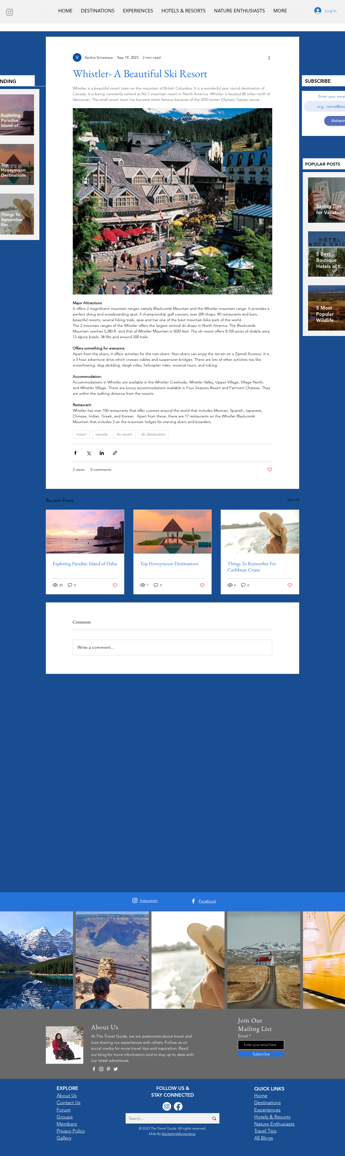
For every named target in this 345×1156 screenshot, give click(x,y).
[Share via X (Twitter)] (88, 452)
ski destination (153, 434)
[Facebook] (193, 901)
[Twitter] (116, 1069)
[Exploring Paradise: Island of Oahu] (85, 532)
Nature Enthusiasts (274, 1124)
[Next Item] (336, 960)
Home (260, 1096)
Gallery (64, 1138)
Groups (65, 1117)
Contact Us (69, 1103)
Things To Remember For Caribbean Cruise (251, 566)
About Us (67, 1096)
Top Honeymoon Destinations (169, 563)
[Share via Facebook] (75, 452)
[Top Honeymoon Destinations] (173, 532)
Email (243, 1036)
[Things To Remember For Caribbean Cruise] (260, 532)
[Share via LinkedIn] (101, 452)
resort (81, 434)
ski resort (124, 434)
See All (293, 499)
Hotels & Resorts (272, 1117)
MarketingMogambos (179, 1134)
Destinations (267, 1103)
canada (101, 434)
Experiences (267, 1110)
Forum (64, 1110)
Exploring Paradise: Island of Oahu (85, 563)
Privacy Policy (71, 1131)
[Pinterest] (108, 1069)
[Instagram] (9, 12)
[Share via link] (115, 452)
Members (67, 1124)
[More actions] (269, 57)
